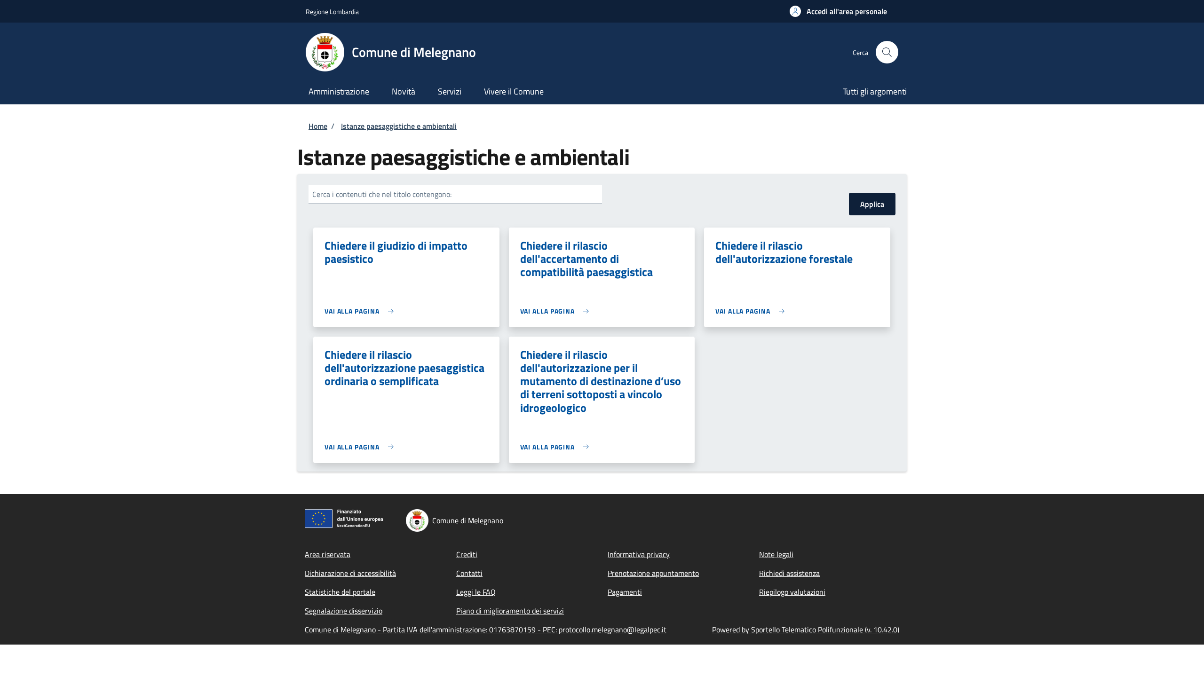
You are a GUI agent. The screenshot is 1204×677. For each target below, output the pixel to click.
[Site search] (887, 52)
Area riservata (327, 554)
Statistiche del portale (340, 592)
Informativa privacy (639, 554)
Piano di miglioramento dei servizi (510, 610)
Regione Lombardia (332, 11)
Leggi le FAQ (476, 592)
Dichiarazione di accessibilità (350, 573)
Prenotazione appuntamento (653, 573)
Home (318, 126)
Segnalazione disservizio (343, 610)
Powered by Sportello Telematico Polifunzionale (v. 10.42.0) (805, 629)
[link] (361, 311)
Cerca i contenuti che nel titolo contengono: (382, 194)
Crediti (466, 554)
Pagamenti (625, 592)
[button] (838, 11)
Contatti (469, 573)
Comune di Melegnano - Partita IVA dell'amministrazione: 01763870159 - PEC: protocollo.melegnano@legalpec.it (485, 629)
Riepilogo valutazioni (792, 592)
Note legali (776, 554)
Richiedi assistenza (789, 573)
